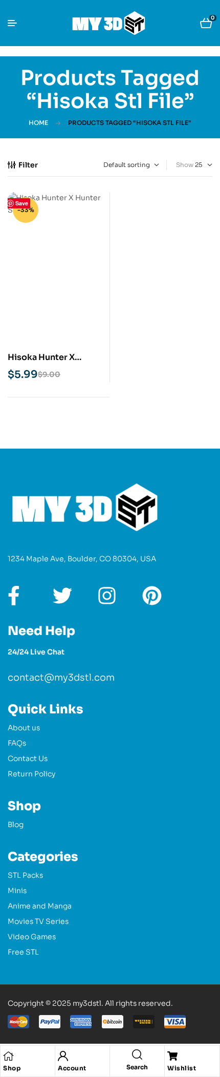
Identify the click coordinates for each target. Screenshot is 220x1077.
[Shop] (8, 1056)
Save (21, 203)
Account (72, 1068)
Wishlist (181, 1068)
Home (38, 122)
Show (184, 164)
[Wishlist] (172, 1056)
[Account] (63, 1056)
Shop (11, 1068)
